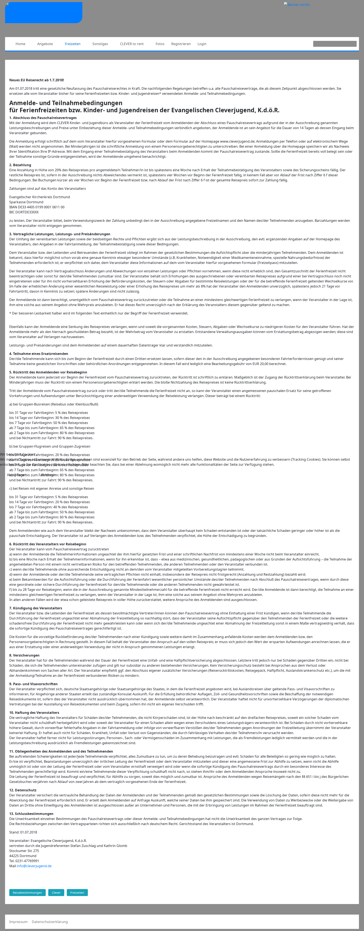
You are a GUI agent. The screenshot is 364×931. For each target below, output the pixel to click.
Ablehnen (48, 474)
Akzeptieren (16, 474)
